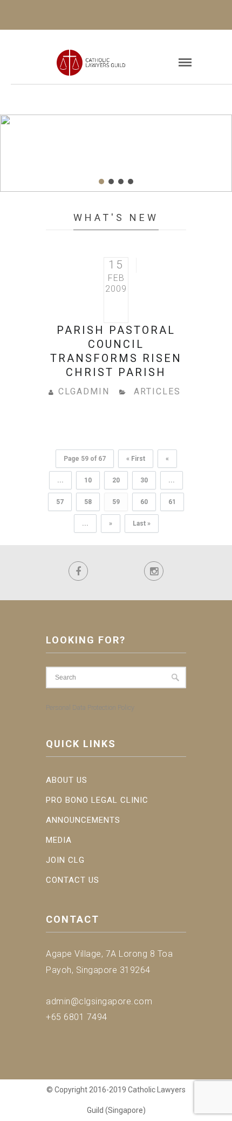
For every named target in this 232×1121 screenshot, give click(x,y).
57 (60, 502)
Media (59, 840)
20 (116, 480)
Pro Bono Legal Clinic (97, 800)
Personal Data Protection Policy (90, 707)
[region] (116, 153)
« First (135, 458)
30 (144, 480)
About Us (66, 780)
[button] (101, 181)
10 (88, 480)
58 (88, 502)
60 (144, 502)
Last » (142, 523)
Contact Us (72, 880)
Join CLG (65, 860)
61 (172, 502)
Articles (157, 391)
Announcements (83, 820)
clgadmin (84, 391)
